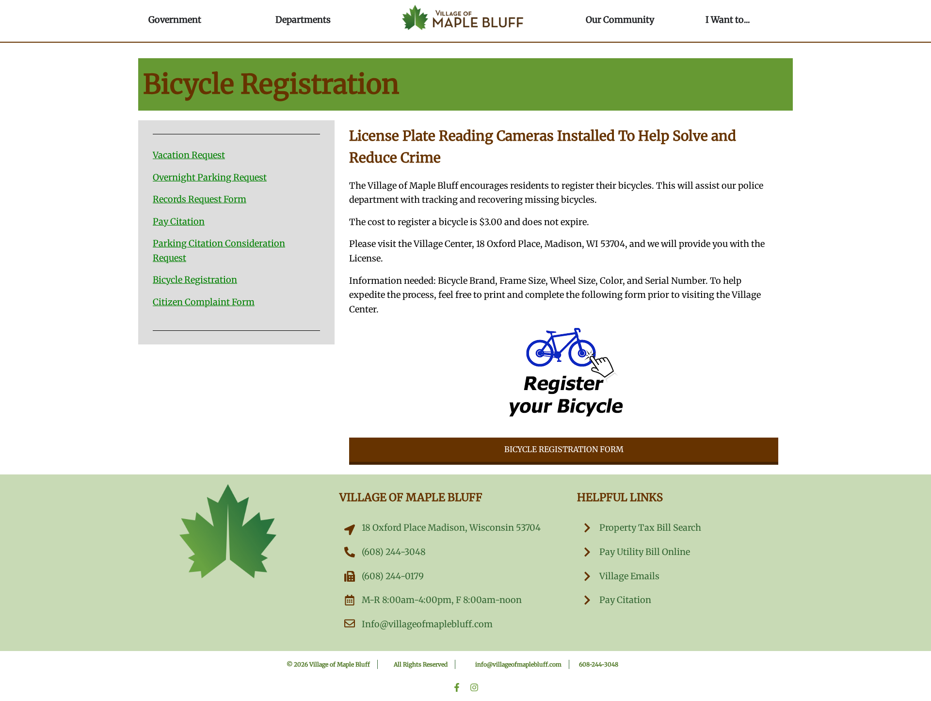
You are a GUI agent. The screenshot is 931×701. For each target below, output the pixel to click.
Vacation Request (189, 155)
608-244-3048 (598, 664)
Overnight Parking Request (210, 177)
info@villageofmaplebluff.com (518, 664)
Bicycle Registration (195, 279)
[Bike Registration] (563, 371)
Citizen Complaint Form (204, 302)
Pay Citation (179, 221)
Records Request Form (199, 199)
